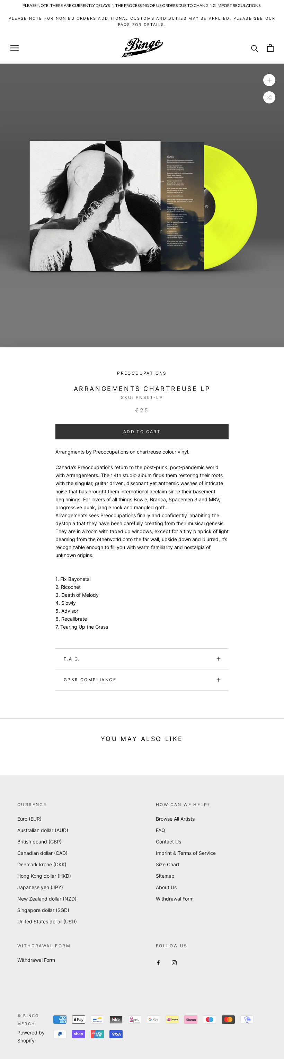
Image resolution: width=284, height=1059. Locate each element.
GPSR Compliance (90, 679)
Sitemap (165, 876)
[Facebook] (158, 962)
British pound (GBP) (39, 842)
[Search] (254, 48)
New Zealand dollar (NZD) (47, 899)
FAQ (160, 830)
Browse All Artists (175, 819)
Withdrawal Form (175, 899)
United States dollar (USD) (47, 921)
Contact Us (168, 842)
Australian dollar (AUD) (42, 830)
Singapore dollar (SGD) (43, 910)
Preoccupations (142, 373)
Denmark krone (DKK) (41, 864)
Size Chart (167, 864)
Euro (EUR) (29, 819)
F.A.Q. (72, 658)
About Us (166, 887)
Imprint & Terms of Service (186, 853)
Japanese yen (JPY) (40, 887)
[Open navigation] (14, 48)
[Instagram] (174, 962)
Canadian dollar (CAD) (42, 853)
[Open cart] (270, 48)
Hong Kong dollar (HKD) (44, 876)
